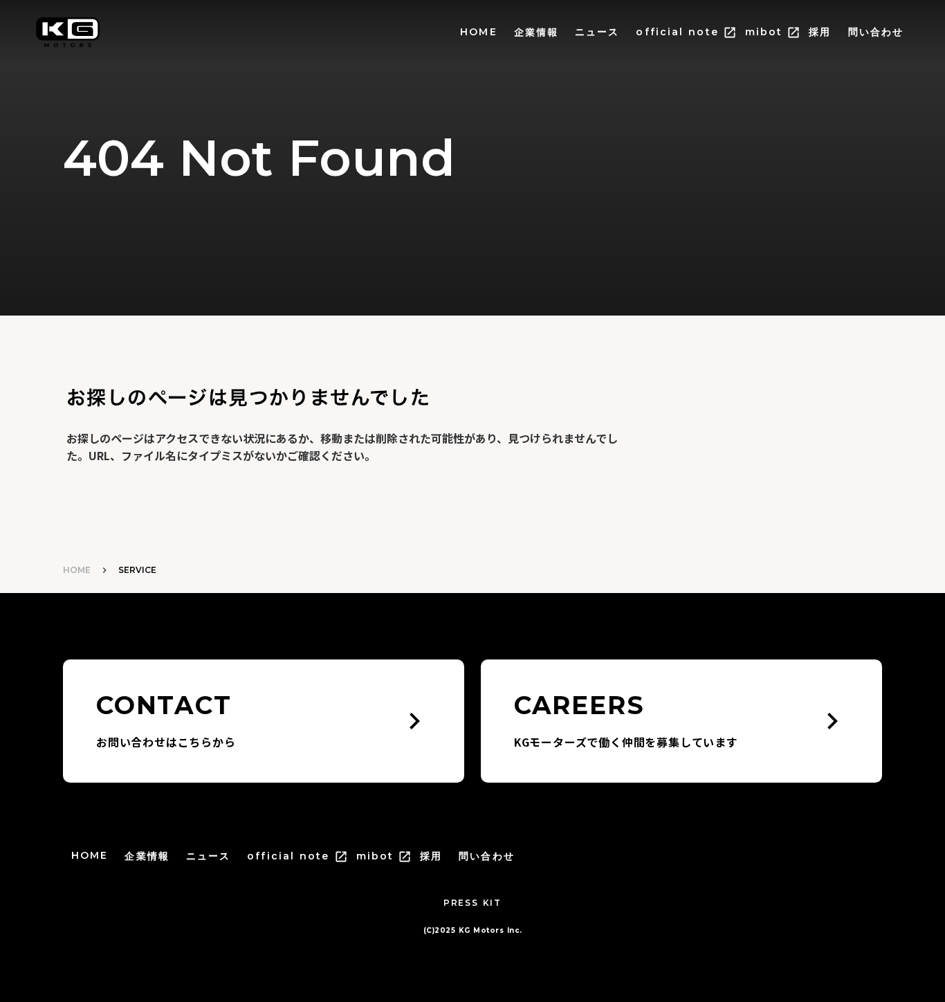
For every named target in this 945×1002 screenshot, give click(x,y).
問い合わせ (876, 32)
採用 (820, 32)
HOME (478, 32)
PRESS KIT (472, 903)
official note (677, 32)
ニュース (597, 32)
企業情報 (536, 32)
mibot (764, 32)
